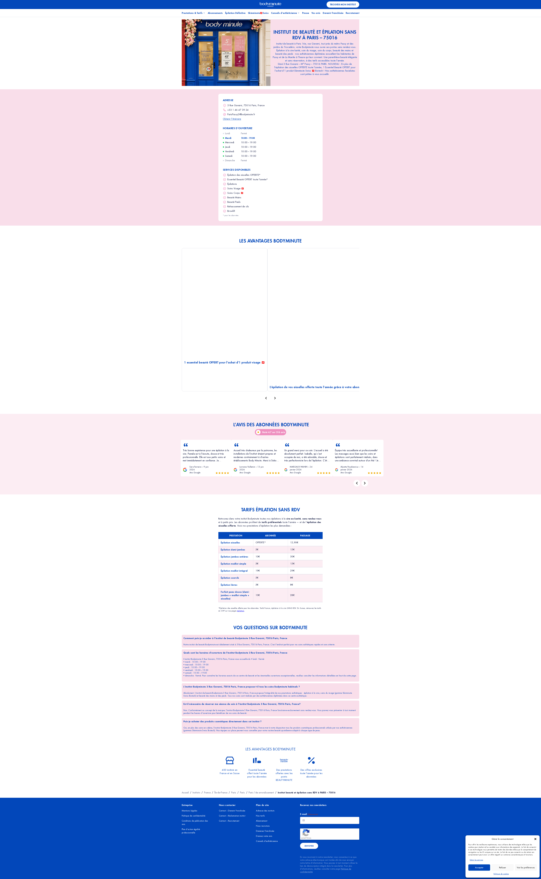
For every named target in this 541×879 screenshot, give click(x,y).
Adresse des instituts (265, 810)
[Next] (364, 483)
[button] (535, 839)
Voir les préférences (526, 867)
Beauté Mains (234, 197)
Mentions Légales (189, 810)
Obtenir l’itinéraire (232, 118)
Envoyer (309, 845)
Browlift (231, 211)
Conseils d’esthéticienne (267, 841)
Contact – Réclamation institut (232, 816)
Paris (233, 792)
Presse (305, 12)
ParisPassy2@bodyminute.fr (241, 114)
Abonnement (261, 821)
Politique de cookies (501, 874)
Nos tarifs (260, 816)
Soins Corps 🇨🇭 (235, 193)
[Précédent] (266, 398)
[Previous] (356, 483)
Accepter (479, 867)
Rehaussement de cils (238, 206)
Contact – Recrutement (229, 821)
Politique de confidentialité (193, 816)
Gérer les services (476, 860)
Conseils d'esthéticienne (284, 12)
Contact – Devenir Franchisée (232, 810)
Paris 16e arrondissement (261, 792)
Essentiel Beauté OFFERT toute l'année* (247, 179)
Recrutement (352, 12)
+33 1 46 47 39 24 (238, 109)
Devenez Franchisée (265, 831)
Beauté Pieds (233, 202)
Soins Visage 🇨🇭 (235, 188)
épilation (240, 611)
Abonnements (215, 12)
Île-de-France (221, 792)
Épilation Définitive (235, 12)
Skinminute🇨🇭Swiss (258, 12)
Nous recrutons (263, 826)
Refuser (502, 867)
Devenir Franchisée (333, 12)
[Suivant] (275, 398)
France (207, 792)
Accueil (185, 792)
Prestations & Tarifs (192, 12)
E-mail (309, 814)
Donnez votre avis (264, 836)
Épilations (232, 184)
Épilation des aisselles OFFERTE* (243, 174)
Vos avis (315, 12)
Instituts (196, 792)
